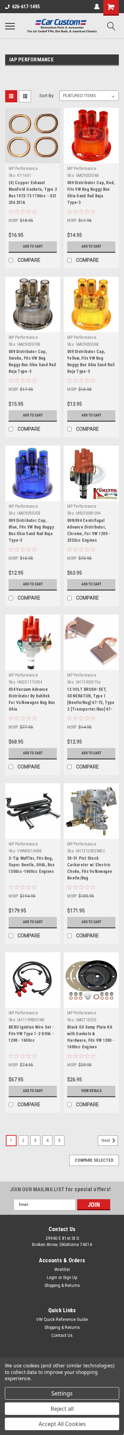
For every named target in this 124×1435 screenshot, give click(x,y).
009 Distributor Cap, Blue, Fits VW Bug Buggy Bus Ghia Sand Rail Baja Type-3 (31, 530)
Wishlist (62, 1269)
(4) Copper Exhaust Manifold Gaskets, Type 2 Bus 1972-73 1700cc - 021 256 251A (33, 192)
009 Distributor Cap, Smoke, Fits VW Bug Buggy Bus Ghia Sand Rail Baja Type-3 (32, 361)
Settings (62, 1393)
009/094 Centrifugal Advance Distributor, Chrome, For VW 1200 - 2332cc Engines (88, 530)
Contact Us (62, 1335)
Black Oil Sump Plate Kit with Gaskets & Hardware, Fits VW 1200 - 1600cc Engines (90, 1037)
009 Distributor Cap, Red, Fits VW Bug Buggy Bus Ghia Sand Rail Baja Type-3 (91, 192)
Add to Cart (33, 246)
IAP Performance (23, 168)
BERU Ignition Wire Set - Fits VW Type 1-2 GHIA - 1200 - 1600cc (31, 1034)
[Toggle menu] (10, 26)
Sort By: (46, 95)
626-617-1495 (26, 6)
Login (52, 1277)
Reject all (62, 1408)
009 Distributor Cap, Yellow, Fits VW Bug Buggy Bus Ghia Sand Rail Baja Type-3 (90, 361)
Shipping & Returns (62, 1285)
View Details (91, 1091)
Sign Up (70, 1277)
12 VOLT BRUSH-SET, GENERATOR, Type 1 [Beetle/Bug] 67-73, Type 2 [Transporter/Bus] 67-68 (90, 700)
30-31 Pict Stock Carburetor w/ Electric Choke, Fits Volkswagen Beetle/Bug (89, 868)
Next (106, 1140)
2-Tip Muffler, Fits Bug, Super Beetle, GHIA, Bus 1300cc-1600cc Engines (31, 865)
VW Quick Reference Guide (62, 1319)
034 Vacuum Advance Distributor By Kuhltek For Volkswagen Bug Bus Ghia (32, 699)
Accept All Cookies (62, 1424)
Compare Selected (94, 1160)
